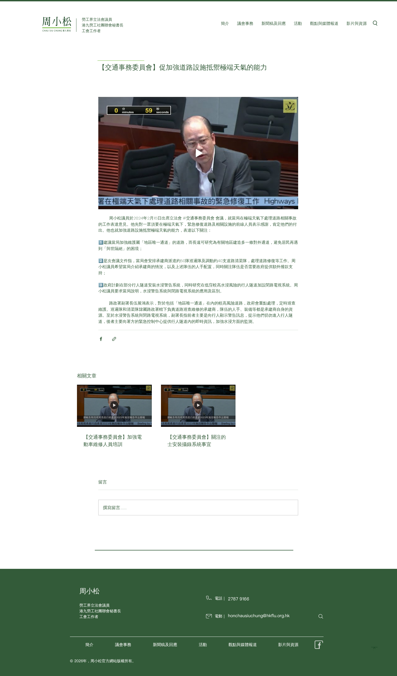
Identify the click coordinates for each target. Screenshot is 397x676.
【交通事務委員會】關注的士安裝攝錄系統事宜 (196, 441)
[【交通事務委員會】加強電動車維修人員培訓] (114, 406)
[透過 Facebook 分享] (100, 339)
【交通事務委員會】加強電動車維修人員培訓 (112, 441)
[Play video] (198, 153)
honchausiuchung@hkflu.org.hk (259, 615)
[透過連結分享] (114, 339)
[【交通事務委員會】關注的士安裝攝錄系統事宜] (198, 406)
